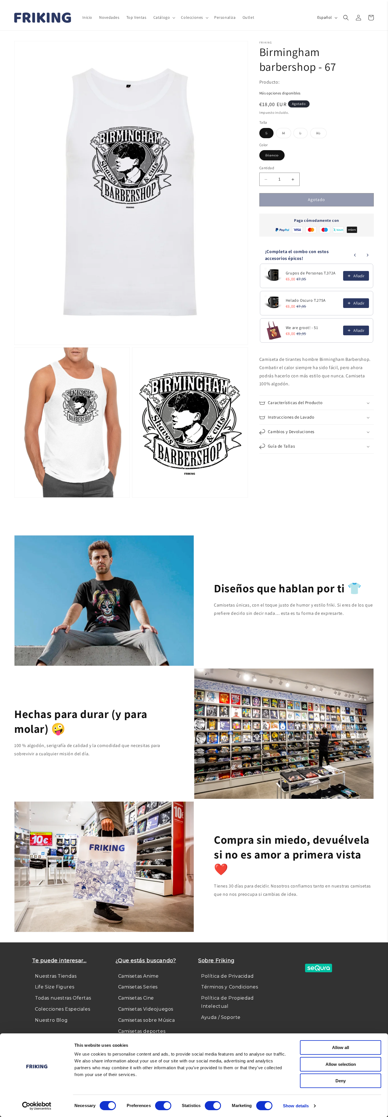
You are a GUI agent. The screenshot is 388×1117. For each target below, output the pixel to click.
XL (321, 134)
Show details (296, 1105)
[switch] (163, 1105)
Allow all (340, 1047)
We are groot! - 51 (302, 327)
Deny (340, 1080)
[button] (164, 17)
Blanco (275, 157)
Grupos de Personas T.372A (311, 273)
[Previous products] (355, 255)
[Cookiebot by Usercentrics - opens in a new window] (37, 1106)
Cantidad (266, 168)
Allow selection (341, 1064)
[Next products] (367, 255)
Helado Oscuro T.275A (306, 300)
